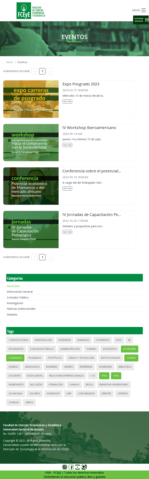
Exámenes (51, 366)
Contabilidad (86, 393)
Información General (20, 291)
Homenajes (105, 366)
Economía (129, 349)
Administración (70, 349)
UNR (68, 393)
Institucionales (110, 357)
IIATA (119, 340)
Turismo (91, 349)
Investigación (15, 303)
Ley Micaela (16, 393)
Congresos (102, 340)
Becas (89, 384)
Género (68, 366)
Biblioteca (125, 366)
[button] (141, 19)
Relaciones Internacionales (66, 375)
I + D (92, 375)
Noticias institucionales (21, 308)
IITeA (104, 375)
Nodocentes (35, 375)
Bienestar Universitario (114, 384)
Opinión (123, 393)
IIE (129, 340)
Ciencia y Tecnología (81, 357)
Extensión (65, 340)
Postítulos (55, 357)
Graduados (32, 366)
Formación (56, 384)
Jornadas (83, 340)
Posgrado (35, 357)
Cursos (131, 357)
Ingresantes (16, 384)
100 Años (34, 393)
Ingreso (13, 366)
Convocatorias (18, 340)
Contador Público (18, 297)
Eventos (22, 62)
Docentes (15, 375)
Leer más (67, 101)
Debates (12, 314)
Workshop (53, 393)
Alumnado (13, 286)
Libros (29, 402)
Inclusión (36, 384)
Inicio (9, 62)
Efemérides (86, 366)
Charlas (74, 384)
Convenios (15, 357)
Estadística (110, 349)
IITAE (116, 375)
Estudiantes (16, 349)
